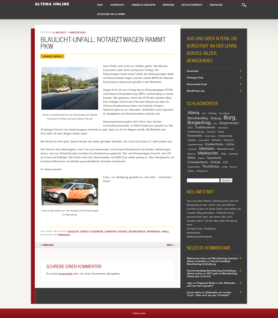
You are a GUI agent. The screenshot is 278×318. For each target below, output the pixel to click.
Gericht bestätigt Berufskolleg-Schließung (208, 262)
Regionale (233, 154)
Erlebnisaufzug (195, 131)
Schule (215, 162)
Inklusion (228, 140)
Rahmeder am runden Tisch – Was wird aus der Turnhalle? (209, 294)
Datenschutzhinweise (199, 236)
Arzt (204, 113)
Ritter (191, 158)
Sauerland (214, 157)
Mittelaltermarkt (225, 148)
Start (100, 5)
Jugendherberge (195, 144)
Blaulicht (73, 231)
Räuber (201, 158)
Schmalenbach (197, 162)
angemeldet (65, 273)
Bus (215, 123)
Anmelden (193, 71)
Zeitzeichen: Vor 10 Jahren (111, 14)
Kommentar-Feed (197, 84)
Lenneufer (111, 231)
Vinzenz (233, 167)
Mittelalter (206, 148)
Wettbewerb (202, 171)
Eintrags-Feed (195, 77)
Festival (210, 131)
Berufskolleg (197, 118)
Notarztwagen (137, 231)
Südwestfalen (193, 167)
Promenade (153, 231)
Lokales (47, 56)
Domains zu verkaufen (143, 5)
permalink (64, 235)
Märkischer (208, 153)
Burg (229, 117)
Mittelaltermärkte (192, 5)
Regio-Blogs (216, 5)
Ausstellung (224, 113)
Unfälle (57, 56)
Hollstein (216, 140)
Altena (193, 112)
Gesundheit (203, 140)
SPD (225, 162)
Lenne (230, 144)
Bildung (215, 118)
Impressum (168, 5)
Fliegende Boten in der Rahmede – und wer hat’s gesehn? (212, 284)
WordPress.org (195, 90)
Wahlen (190, 171)
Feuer (221, 131)
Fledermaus (209, 136)
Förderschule (225, 135)
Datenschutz (117, 5)
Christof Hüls (77, 32)
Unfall (165, 231)
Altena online (52, 4)
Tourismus (210, 166)
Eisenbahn (223, 127)
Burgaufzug (198, 122)
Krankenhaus (214, 144)
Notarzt (122, 231)
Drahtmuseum (205, 127)
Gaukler (191, 140)
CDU (190, 127)
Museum (191, 154)
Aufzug (212, 113)
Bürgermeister (229, 123)
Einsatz (84, 231)
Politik (223, 154)
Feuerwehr (96, 231)
